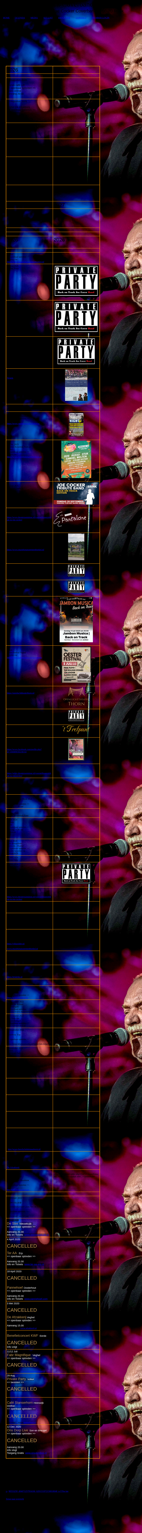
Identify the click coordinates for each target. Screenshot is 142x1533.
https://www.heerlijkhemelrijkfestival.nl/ (24, 457)
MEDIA (34, 18)
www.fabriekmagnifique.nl (33, 1371)
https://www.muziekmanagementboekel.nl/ (25, 262)
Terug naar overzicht (15, 1499)
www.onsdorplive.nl (36, 1453)
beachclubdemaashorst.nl (18, 1190)
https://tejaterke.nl (14, 977)
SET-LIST (48, 18)
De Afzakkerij (13, 1167)
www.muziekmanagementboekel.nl (22, 949)
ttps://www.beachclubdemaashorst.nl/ (24, 1149)
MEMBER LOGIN (100, 18)
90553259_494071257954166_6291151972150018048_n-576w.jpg (38, 1491)
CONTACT (81, 18)
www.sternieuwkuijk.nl (36, 1234)
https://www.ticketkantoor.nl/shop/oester (24, 657)
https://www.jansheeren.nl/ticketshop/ (23, 423)
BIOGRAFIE (64, 18)
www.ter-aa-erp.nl (34, 1264)
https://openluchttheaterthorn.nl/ (21, 693)
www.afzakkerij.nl (28, 1328)
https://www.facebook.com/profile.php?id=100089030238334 (24, 750)
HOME (6, 18)
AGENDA (20, 18)
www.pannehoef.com (36, 1299)
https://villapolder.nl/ (16, 944)
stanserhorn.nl (30, 1422)
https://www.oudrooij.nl (17, 997)
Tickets (10, 378)
